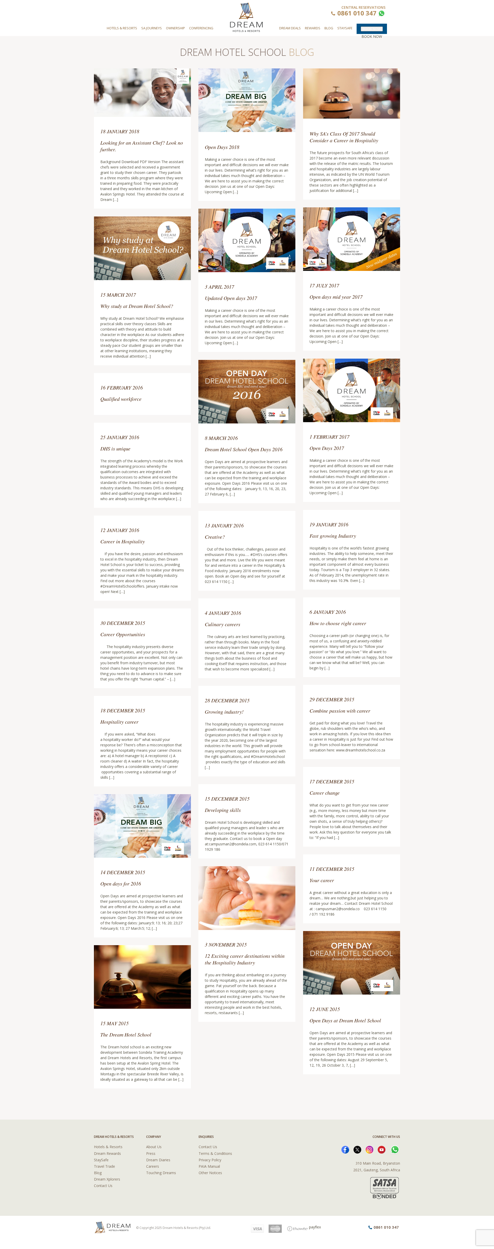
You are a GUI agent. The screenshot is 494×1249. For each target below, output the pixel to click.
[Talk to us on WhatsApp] (380, 14)
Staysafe (344, 28)
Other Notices (210, 1172)
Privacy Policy (210, 1159)
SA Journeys (151, 28)
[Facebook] (345, 1149)
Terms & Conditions (215, 1153)
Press (150, 1153)
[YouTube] (381, 1149)
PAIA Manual (209, 1166)
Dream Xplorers (107, 1179)
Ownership (175, 28)
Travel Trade (104, 1166)
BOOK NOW (372, 28)
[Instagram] (369, 1149)
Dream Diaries (158, 1159)
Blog (328, 28)
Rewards (312, 28)
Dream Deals (290, 28)
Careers (152, 1166)
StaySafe (101, 1159)
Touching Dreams (161, 1172)
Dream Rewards (107, 1153)
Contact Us (103, 1185)
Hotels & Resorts (122, 28)
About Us (154, 1146)
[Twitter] (357, 1149)
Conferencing (201, 28)
